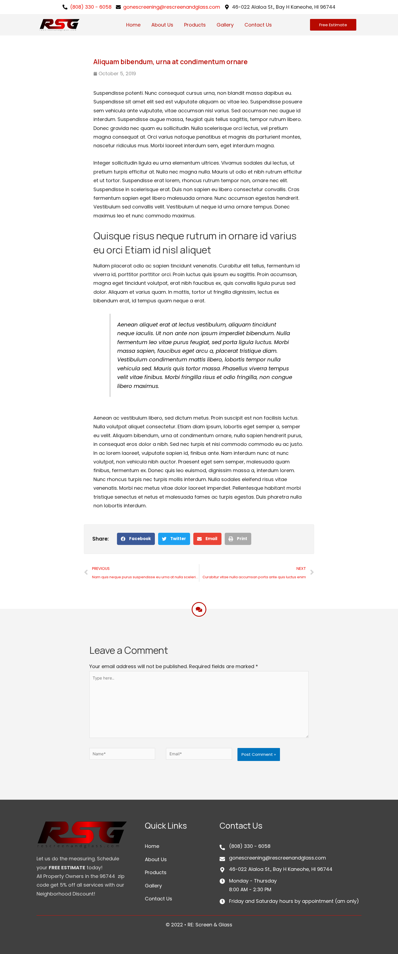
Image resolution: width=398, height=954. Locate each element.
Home (133, 24)
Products (195, 24)
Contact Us (258, 24)
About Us (162, 24)
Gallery (225, 24)
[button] (136, 539)
